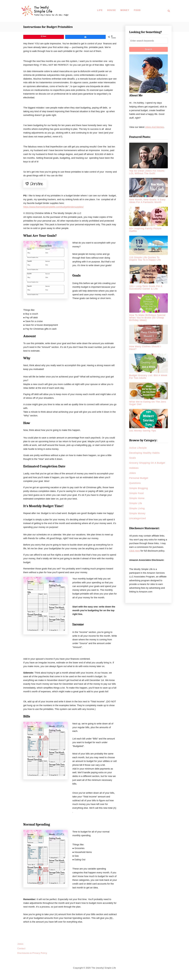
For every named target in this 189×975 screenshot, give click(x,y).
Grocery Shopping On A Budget (147, 463)
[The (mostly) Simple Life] (45, 11)
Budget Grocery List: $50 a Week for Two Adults (148, 376)
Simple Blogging (138, 488)
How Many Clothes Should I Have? (145, 347)
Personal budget (138, 478)
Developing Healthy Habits (144, 453)
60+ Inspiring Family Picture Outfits (145, 229)
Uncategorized (137, 518)
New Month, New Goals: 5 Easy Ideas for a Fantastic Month (147, 200)
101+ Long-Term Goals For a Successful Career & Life (145, 287)
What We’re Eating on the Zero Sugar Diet (147, 403)
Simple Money (137, 513)
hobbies (134, 468)
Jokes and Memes (154, 127)
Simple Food (136, 493)
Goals (132, 458)
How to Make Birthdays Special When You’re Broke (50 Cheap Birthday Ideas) (147, 318)
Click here (134, 551)
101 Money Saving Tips (142, 430)
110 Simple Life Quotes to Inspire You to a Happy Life (145, 258)
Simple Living (137, 508)
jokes (132, 473)
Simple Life (135, 503)
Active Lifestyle (138, 448)
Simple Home (137, 498)
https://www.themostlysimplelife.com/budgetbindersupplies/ (53, 207)
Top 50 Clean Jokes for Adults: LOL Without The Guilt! (147, 172)
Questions (135, 483)
